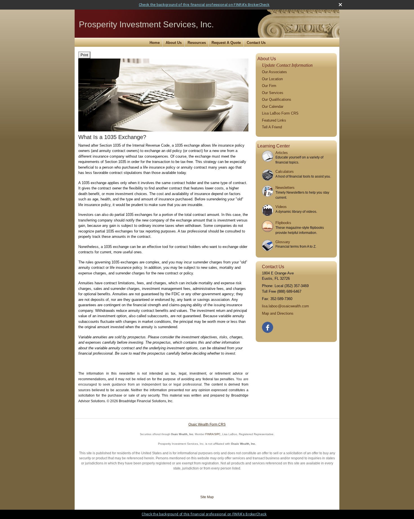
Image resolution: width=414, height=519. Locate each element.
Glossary (282, 242)
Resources (197, 43)
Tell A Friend (272, 127)
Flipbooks (283, 223)
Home (155, 43)
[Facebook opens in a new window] (268, 326)
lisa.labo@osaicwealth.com (285, 306)
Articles (281, 153)
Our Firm (269, 86)
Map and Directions (277, 313)
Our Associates (274, 72)
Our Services (272, 93)
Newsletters (285, 187)
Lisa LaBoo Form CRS (280, 113)
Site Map (207, 497)
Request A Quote (226, 43)
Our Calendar (272, 106)
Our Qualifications (276, 99)
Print (84, 55)
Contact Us (256, 43)
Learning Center (273, 146)
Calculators (284, 171)
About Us (174, 43)
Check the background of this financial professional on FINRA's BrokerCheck (204, 5)
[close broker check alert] (340, 4)
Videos (281, 207)
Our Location (272, 79)
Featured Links (274, 120)
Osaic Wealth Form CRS (207, 424)
